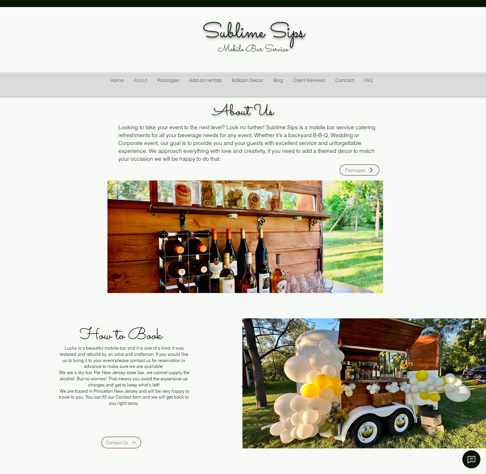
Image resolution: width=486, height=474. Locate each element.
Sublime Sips (253, 32)
